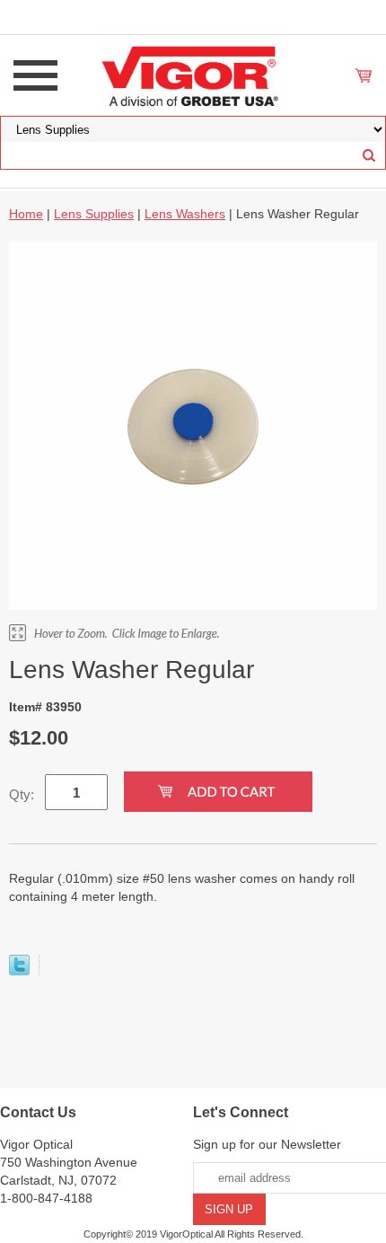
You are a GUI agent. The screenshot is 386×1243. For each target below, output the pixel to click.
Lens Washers (185, 214)
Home (26, 214)
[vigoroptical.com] (193, 74)
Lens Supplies (94, 214)
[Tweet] (19, 971)
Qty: (21, 794)
